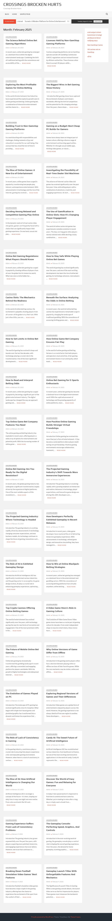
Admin (8, 48)
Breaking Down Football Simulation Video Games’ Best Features (21, 874)
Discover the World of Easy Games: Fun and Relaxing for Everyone (61, 782)
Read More (26, 63)
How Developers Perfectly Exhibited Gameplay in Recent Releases (61, 519)
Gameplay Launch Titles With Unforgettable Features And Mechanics (61, 874)
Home (14, 14)
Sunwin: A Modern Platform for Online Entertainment (31, 21)
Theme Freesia (75, 917)
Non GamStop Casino (95, 45)
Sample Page (25, 14)
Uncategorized (11, 37)
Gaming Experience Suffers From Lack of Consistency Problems (20, 826)
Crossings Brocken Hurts (32, 4)
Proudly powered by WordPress (42, 917)
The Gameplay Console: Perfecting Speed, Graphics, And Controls (62, 826)
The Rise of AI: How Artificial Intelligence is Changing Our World (20, 782)
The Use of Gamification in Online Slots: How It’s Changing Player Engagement (62, 214)
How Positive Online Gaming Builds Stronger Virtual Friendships (61, 424)
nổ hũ (89, 56)
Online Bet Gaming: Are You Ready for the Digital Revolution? (20, 472)
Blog (7, 14)
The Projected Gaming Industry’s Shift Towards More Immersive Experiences (62, 472)
